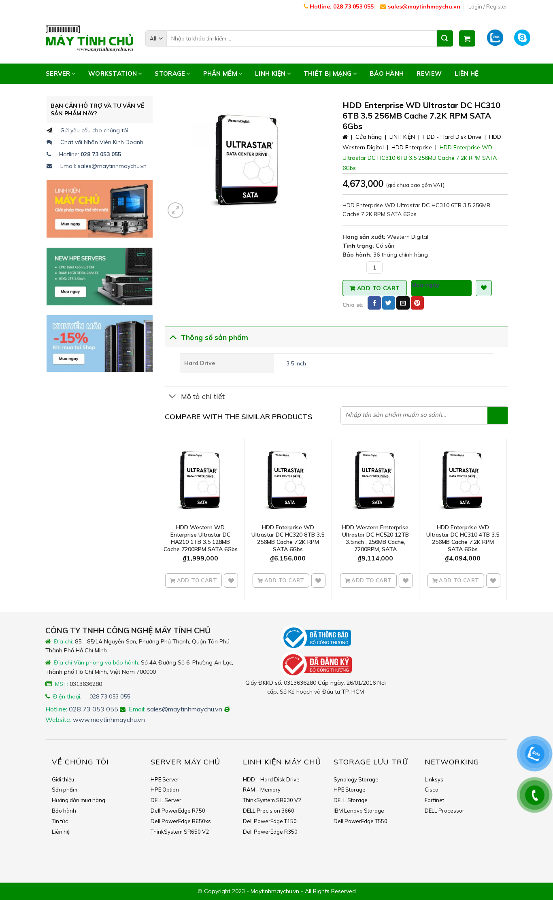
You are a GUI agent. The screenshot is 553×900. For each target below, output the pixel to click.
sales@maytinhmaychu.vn (424, 6)
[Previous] (161, 518)
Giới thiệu (63, 779)
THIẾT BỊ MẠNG (328, 73)
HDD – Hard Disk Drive (271, 779)
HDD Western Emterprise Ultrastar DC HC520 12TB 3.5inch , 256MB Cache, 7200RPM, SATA (375, 538)
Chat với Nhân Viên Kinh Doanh (101, 142)
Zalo (495, 38)
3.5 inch (296, 363)
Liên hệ (467, 73)
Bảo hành (387, 73)
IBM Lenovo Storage (359, 810)
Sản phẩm (64, 789)
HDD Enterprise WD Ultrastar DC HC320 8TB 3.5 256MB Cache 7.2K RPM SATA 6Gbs (287, 538)
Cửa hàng (368, 136)
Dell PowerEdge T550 (360, 821)
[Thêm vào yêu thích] (231, 581)
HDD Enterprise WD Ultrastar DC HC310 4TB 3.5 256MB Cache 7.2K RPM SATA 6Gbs (462, 538)
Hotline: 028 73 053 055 (341, 6)
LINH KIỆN (270, 73)
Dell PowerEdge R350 (270, 831)
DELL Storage (351, 800)
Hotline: (90, 154)
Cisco (431, 789)
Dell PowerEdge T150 (270, 821)
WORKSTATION (112, 73)
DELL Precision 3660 (268, 810)
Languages (48, 6)
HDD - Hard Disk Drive (452, 136)
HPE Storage (350, 789)
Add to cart (378, 288)
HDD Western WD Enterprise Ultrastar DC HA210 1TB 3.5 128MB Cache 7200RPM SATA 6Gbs (201, 538)
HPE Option (165, 789)
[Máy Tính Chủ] (89, 39)
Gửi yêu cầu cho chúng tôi (94, 130)
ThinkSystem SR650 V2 (180, 831)
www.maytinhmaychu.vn (109, 719)
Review (429, 73)
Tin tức (60, 821)
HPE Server (165, 779)
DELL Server (166, 800)
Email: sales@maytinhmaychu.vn (103, 166)
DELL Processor (444, 810)
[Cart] (467, 38)
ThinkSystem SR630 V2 (272, 800)
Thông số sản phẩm (214, 337)
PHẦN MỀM (220, 73)
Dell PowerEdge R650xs (181, 821)
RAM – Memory (262, 789)
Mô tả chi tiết (203, 396)
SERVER (58, 73)
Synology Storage (356, 779)
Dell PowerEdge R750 (178, 810)
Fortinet (434, 800)
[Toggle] (173, 336)
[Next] (504, 518)
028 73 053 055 (109, 696)
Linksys (434, 779)
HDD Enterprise (411, 147)
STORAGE (170, 73)
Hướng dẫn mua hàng (78, 800)
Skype (524, 38)
